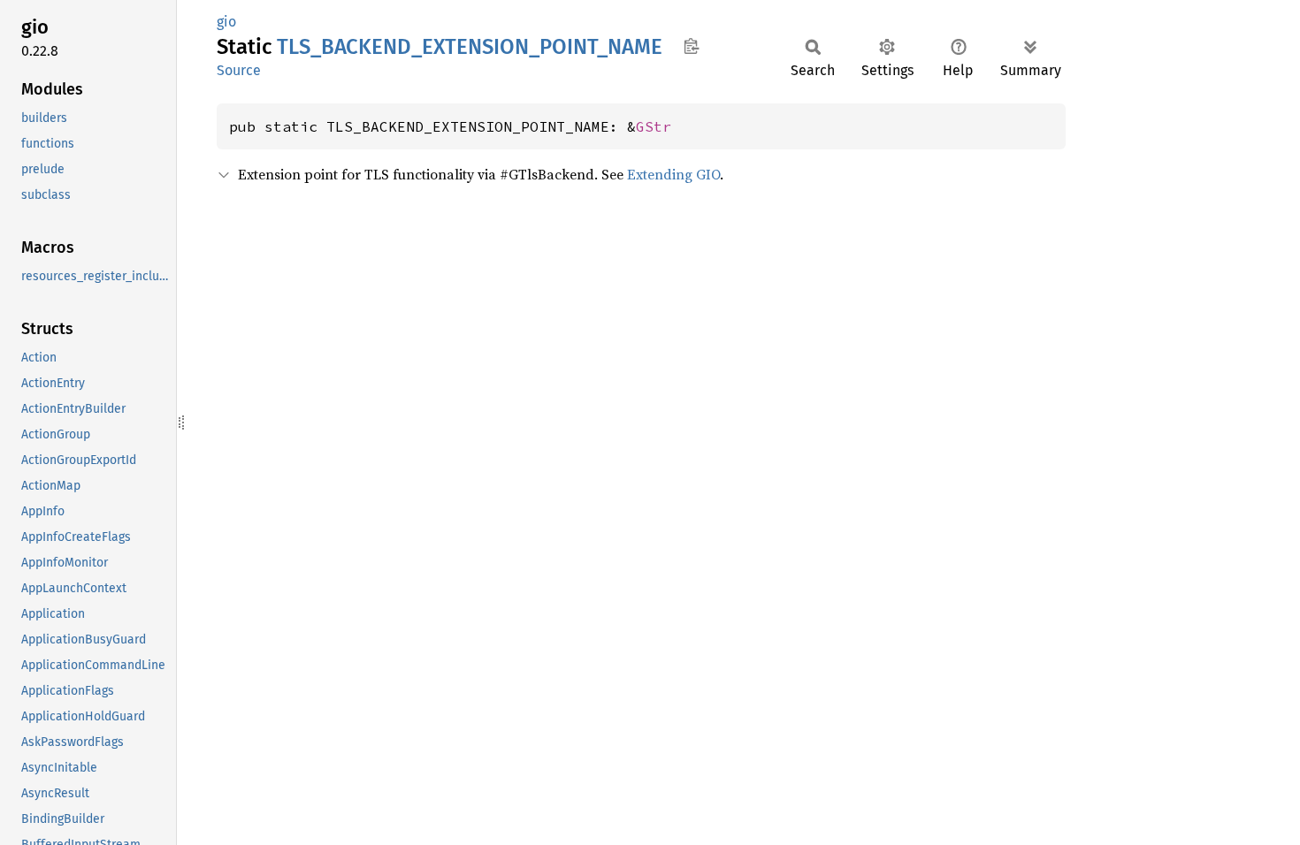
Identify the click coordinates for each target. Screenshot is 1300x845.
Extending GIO (673, 174)
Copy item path (691, 46)
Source (239, 70)
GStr (653, 126)
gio (226, 21)
